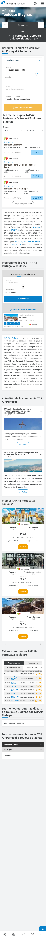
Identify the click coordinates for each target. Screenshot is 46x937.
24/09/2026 (31, 678)
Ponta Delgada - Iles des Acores (15, 678)
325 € (39, 678)
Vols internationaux (13, 668)
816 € (39, 697)
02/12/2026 (23, 700)
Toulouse (7, 674)
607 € (39, 690)
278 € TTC (15, 230)
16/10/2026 (23, 697)
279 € (39, 674)
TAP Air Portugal (11, 338)
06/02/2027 (31, 693)
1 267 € (38, 700)
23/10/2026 (31, 697)
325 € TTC (16, 244)
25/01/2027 (23, 693)
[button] (39, 60)
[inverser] (37, 73)
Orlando (13, 693)
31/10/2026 (23, 682)
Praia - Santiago (13, 682)
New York (13, 686)
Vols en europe (33, 663)
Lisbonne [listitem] (7, 756)
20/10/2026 (31, 690)
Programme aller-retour (18, 274)
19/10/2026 (31, 686)
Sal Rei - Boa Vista (14, 689)
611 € (39, 693)
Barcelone (36, 227)
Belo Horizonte (15, 700)
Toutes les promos (14, 663)
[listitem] (23, 723)
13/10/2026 (23, 690)
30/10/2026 (31, 674)
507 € (39, 686)
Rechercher (24, 299)
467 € (39, 682)
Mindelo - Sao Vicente (15, 697)
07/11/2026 (31, 682)
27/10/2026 (23, 674)
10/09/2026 (23, 678)
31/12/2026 (31, 700)
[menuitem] (13, 3)
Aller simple (31, 274)
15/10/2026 (23, 686)
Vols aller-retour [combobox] (12, 60)
